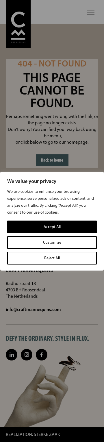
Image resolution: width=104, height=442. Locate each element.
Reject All (52, 258)
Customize (52, 242)
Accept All (52, 226)
